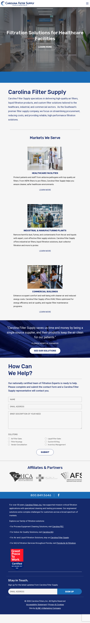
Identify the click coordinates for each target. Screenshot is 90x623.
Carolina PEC (58, 526)
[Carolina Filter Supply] (17, 3)
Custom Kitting (54, 442)
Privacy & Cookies (56, 604)
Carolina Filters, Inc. (33, 505)
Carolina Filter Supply (60, 537)
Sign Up (69, 591)
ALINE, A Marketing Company (48, 608)
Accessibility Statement (36, 604)
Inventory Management (57, 445)
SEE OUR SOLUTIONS (45, 350)
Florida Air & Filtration (66, 543)
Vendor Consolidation (19, 445)
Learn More (45, 47)
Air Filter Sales (16, 439)
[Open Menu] (87, 3)
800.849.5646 (41, 495)
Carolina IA (47, 532)
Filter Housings (16, 442)
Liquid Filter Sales (54, 439)
